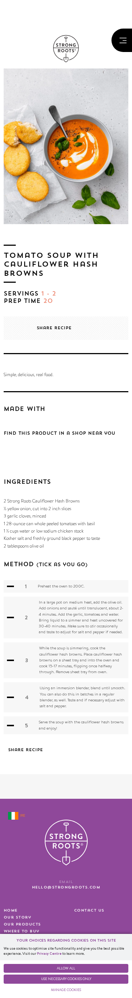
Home (11, 910)
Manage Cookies (66, 989)
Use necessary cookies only (66, 978)
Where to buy (22, 931)
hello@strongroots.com (66, 887)
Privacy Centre (49, 953)
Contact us (89, 910)
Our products (22, 924)
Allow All (66, 968)
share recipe (54, 328)
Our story (17, 917)
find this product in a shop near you (59, 433)
